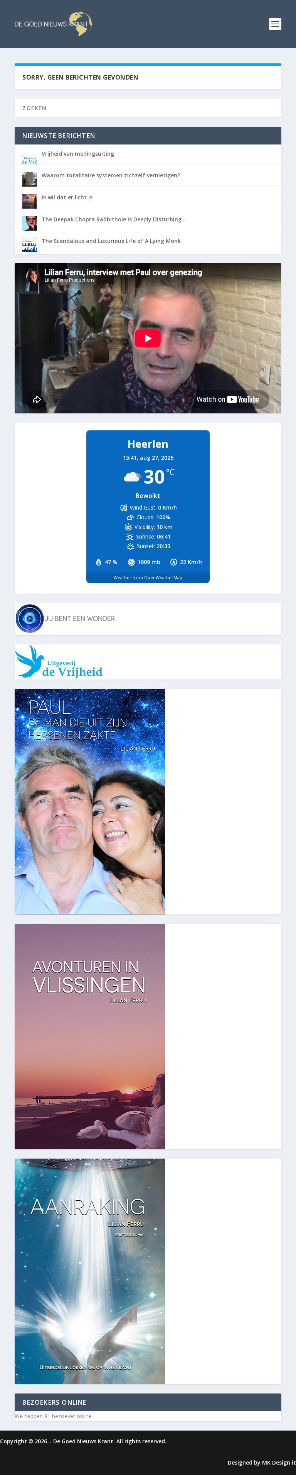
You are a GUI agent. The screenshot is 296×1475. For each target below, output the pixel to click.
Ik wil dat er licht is (67, 197)
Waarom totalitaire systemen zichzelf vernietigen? (111, 175)
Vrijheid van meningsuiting (78, 153)
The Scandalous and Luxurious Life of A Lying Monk (111, 241)
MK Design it (279, 1462)
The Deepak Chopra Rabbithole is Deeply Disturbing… (114, 219)
